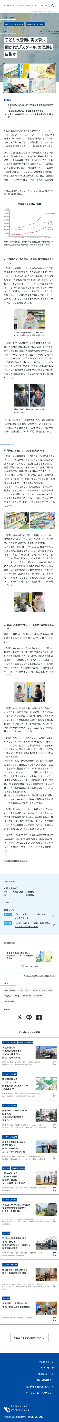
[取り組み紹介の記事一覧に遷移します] (44, 5)
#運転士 (8, 995)
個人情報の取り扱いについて (40, 1386)
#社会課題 (38, 995)
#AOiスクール (24, 990)
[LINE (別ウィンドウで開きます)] (29, 1017)
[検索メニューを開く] (52, 5)
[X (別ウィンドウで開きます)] (19, 1017)
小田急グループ (46, 1361)
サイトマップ (47, 1368)
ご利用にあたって (45, 1374)
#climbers (27, 995)
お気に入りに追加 (31, 966)
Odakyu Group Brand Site (19, 5)
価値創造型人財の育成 (35, 24)
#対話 (17, 995)
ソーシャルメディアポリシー (40, 1392)
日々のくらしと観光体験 (14, 24)
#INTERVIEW (10, 990)
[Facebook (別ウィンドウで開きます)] (39, 1017)
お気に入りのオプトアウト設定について (40, 975)
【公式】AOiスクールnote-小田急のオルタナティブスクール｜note (32, 924)
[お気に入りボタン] (55, 1063)
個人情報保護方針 (45, 1380)
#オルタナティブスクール (42, 990)
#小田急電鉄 (9, 1001)
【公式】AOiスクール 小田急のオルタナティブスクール (32, 916)
